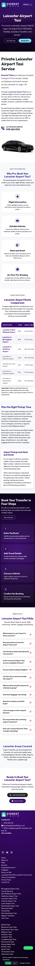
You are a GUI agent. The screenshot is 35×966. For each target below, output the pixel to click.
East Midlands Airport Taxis (11, 894)
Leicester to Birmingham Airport (7, 339)
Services (4, 865)
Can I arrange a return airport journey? (14, 711)
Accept (8, 963)
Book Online (18, 801)
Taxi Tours (5, 918)
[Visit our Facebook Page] (2, 852)
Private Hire (5, 911)
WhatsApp (29, 948)
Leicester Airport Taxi (17, 92)
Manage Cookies (25, 963)
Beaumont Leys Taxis (9, 927)
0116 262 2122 (13, 129)
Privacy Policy (6, 880)
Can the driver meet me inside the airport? (14, 677)
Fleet (3, 863)
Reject (15, 963)
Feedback (4, 870)
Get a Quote (8, 517)
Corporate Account (8, 867)
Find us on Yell (6, 872)
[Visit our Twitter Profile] (7, 852)
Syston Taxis (5, 949)
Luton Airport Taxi (8, 903)
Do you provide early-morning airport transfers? (14, 720)
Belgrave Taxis (6, 932)
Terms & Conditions (8, 877)
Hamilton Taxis (6, 934)
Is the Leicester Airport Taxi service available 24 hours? (14, 662)
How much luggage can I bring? (15, 695)
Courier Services (7, 891)
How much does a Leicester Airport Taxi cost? (13, 643)
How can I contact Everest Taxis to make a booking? (15, 730)
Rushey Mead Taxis (8, 944)
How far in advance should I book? (13, 702)
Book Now (25, 41)
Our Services (10, 41)
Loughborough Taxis (8, 939)
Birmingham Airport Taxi (10, 889)
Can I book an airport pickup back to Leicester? (16, 652)
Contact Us (5, 882)
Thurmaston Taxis (7, 952)
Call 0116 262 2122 (18, 795)
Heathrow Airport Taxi (9, 896)
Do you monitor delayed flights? (15, 670)
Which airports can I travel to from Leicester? (14, 634)
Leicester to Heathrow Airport (7, 349)
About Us (4, 860)
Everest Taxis (7, 75)
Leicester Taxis (6, 937)
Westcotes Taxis (7, 954)
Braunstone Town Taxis (9, 930)
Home (3, 858)
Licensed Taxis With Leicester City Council (16, 875)
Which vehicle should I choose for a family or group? (16, 686)
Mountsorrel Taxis (7, 942)
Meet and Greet (7, 908)
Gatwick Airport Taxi (8, 901)
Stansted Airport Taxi (9, 913)
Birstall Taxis (5, 925)
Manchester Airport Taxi (10, 906)
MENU (26, 4)
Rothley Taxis (6, 947)
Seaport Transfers (7, 916)
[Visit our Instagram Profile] (11, 852)
